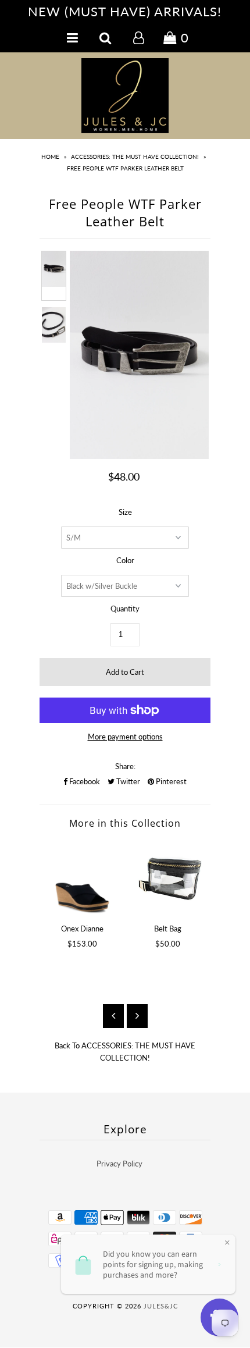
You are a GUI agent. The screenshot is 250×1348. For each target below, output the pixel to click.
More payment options (125, 736)
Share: (125, 766)
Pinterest (170, 781)
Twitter (127, 781)
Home (50, 156)
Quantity (125, 608)
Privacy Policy (119, 1163)
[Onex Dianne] (82, 878)
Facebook (83, 781)
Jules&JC (161, 1306)
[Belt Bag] (168, 878)
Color (125, 560)
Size (125, 512)
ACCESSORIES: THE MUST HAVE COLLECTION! (135, 156)
